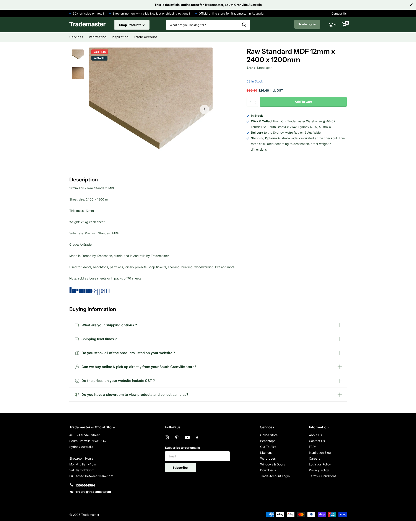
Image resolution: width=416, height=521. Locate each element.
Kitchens (266, 452)
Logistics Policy (320, 464)
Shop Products (130, 25)
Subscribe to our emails (182, 447)
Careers (314, 458)
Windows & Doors (272, 464)
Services (267, 427)
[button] (204, 109)
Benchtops (267, 441)
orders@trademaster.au (93, 491)
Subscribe (180, 467)
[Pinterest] (177, 437)
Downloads (268, 470)
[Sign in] (332, 25)
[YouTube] (187, 437)
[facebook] (197, 437)
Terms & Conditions (322, 476)
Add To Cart (303, 102)
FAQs (312, 447)
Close (411, 5)
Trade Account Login (275, 476)
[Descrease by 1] (256, 105)
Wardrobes (268, 458)
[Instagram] (167, 437)
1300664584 (85, 485)
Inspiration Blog (320, 452)
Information (319, 427)
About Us (315, 435)
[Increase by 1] (256, 98)
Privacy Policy (319, 470)
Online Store (269, 435)
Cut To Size (268, 447)
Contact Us (339, 13)
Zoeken (244, 25)
